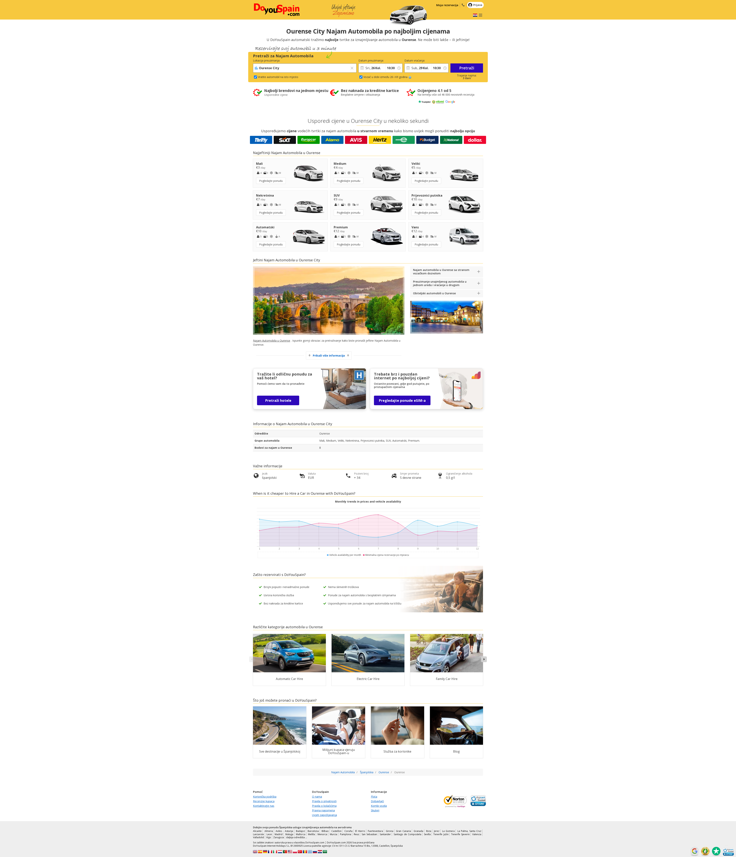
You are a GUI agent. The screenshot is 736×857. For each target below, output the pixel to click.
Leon (269, 834)
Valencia (476, 834)
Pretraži (466, 68)
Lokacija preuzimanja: (266, 60)
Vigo (268, 837)
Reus (356, 834)
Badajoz (300, 831)
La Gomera (448, 831)
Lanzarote (258, 834)
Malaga (289, 834)
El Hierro (360, 831)
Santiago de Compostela (407, 834)
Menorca (322, 834)
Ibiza (428, 831)
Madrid (279, 834)
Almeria (268, 831)
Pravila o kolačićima (324, 806)
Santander (385, 834)
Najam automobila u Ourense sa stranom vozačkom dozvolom (441, 271)
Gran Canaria (403, 831)
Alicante (257, 831)
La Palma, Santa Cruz (469, 831)
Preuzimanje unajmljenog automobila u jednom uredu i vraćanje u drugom (440, 283)
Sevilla (427, 834)
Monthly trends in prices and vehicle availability (368, 501)
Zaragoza (278, 837)
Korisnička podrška (264, 796)
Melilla (311, 834)
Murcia (333, 834)
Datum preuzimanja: (371, 60)
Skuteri (375, 810)
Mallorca (300, 834)
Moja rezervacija (447, 5)
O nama (317, 796)
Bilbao (325, 831)
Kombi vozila (379, 806)
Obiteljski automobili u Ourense (434, 293)
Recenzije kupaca (263, 801)
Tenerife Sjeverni (460, 834)
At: (387, 60)
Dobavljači (377, 801)
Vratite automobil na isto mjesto (278, 77)
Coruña (348, 831)
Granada (418, 831)
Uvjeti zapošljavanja (324, 815)
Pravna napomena (323, 810)
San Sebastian (369, 834)
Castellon (336, 831)
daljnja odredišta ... (296, 837)
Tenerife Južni (440, 834)
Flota (374, 796)
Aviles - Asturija (284, 831)
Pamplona (345, 834)
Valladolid (258, 837)
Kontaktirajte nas (263, 806)
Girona (389, 831)
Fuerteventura (375, 831)
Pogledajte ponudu (271, 181)
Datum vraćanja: (414, 60)
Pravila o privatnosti (324, 801)
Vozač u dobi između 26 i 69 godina (385, 77)
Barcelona (313, 831)
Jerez (436, 831)
